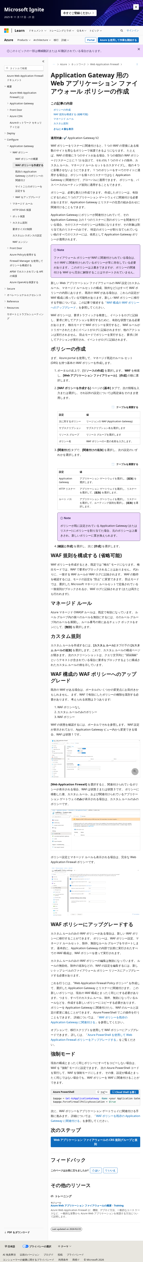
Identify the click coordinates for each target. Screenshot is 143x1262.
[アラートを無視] (136, 7)
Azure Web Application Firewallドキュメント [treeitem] (25, 78)
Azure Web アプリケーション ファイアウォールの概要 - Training (87, 1205)
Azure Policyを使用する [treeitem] (23, 254)
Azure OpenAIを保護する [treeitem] (24, 282)
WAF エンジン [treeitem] (20, 241)
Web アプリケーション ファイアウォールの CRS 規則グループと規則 (95, 1142)
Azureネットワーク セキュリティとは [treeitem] (26, 125)
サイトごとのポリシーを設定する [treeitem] (28, 188)
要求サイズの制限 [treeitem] (22, 229)
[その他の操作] (137, 64)
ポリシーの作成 (62, 109)
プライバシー (74, 1254)
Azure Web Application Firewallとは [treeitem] (23, 95)
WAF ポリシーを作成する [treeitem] (29, 165)
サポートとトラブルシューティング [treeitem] (25, 316)
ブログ (47, 1254)
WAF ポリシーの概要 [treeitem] (26, 158)
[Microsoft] (6, 30)
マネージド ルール (64, 118)
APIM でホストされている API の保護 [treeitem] (26, 274)
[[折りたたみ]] (43, 61)
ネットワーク (78, 64)
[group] (95, 1100)
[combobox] (24, 68)
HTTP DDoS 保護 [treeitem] (22, 209)
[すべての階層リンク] (54, 64)
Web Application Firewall (104, 64)
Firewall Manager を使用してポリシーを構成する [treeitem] (26, 263)
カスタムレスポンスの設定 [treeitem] (27, 235)
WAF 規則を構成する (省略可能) (71, 114)
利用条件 (63, 1259)
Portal (91, 40)
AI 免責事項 (9, 1254)
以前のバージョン (29, 1254)
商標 (74, 1259)
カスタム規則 (61, 123)
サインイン (133, 30)
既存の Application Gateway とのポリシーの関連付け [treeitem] (29, 176)
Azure (63, 64)
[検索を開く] (121, 30)
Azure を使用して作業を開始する (118, 40)
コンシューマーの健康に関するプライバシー (27, 1259)
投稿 (60, 1254)
